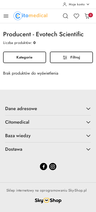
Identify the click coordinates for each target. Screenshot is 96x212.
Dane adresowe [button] (21, 108)
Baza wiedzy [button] (18, 135)
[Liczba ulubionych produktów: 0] (76, 16)
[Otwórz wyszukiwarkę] (65, 16)
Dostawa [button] (13, 149)
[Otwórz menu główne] (6, 16)
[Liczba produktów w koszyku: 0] (87, 16)
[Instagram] (52, 166)
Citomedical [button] (17, 122)
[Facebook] (43, 166)
